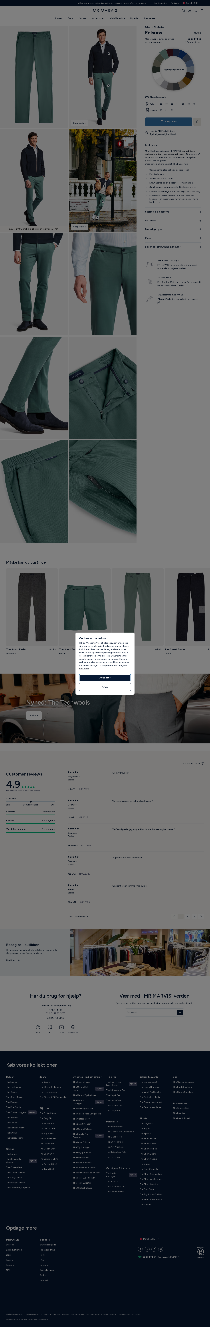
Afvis (105, 687)
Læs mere (84, 668)
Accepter (104, 677)
